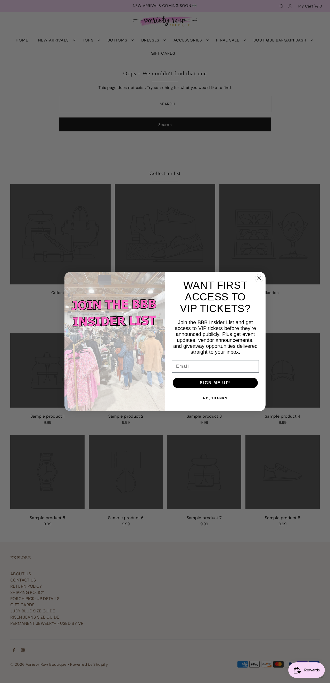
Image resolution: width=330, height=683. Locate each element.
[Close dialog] (259, 278)
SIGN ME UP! (215, 383)
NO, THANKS (215, 398)
